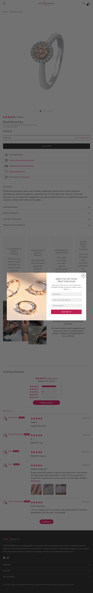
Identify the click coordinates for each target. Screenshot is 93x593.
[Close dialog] (83, 276)
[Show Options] (79, 305)
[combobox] (65, 305)
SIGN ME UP (66, 312)
